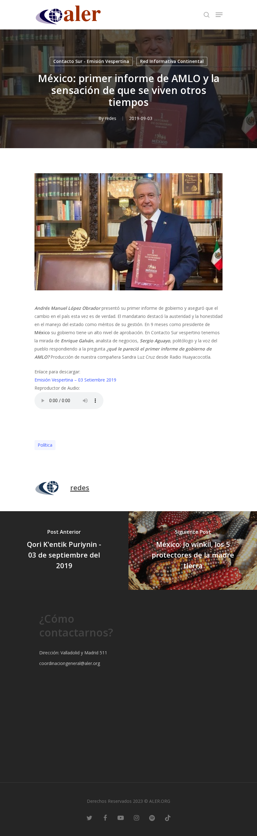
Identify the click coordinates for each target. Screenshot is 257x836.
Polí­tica (45, 445)
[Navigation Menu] (219, 15)
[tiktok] (167, 817)
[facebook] (105, 817)
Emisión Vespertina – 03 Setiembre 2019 (75, 380)
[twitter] (89, 817)
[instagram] (136, 817)
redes (110, 118)
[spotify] (152, 817)
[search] (206, 15)
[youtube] (120, 817)
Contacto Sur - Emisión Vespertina (91, 61)
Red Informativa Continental (172, 61)
